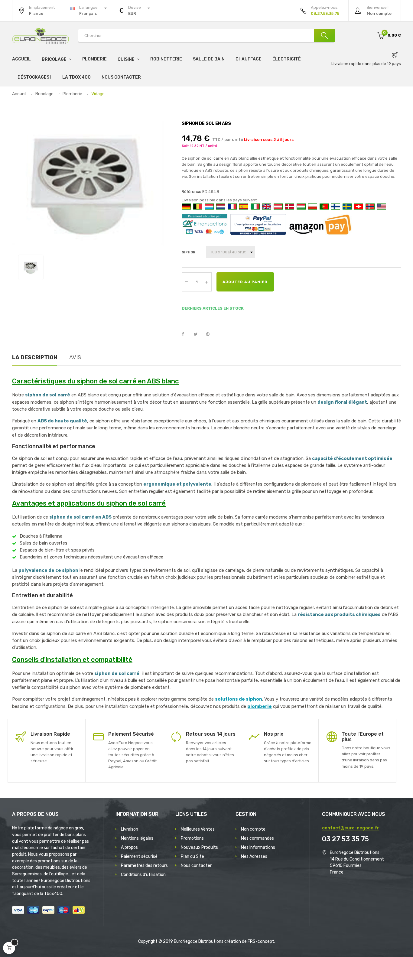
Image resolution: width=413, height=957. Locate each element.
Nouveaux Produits (199, 847)
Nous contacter (196, 865)
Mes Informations (258, 847)
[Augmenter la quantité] (206, 281)
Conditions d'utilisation (143, 874)
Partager (186, 334)
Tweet (198, 334)
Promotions (192, 838)
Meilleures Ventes (198, 829)
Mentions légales (137, 838)
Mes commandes (257, 838)
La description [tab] (34, 357)
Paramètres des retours (144, 865)
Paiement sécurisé (139, 856)
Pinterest (210, 334)
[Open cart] (9, 948)
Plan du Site (192, 856)
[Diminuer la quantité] (186, 281)
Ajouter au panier (245, 282)
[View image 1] (31, 267)
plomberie (259, 706)
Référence (191, 191)
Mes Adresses (254, 856)
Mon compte (253, 829)
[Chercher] (324, 35)
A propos (129, 847)
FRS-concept (261, 941)
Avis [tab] (75, 357)
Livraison (129, 829)
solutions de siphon (238, 699)
